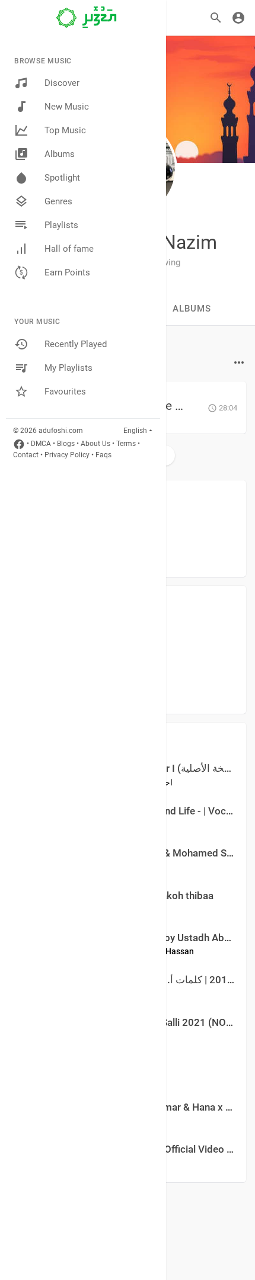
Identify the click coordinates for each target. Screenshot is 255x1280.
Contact (26, 455)
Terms (126, 444)
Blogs (66, 444)
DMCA (41, 444)
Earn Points (67, 272)
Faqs (103, 455)
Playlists (61, 225)
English (135, 430)
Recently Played (75, 344)
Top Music (65, 130)
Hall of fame (69, 248)
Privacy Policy (67, 455)
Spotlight (62, 177)
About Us (95, 444)
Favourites (65, 391)
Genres (58, 201)
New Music (66, 106)
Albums (59, 154)
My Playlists (68, 367)
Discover (61, 83)
